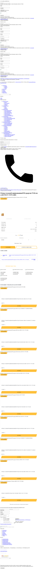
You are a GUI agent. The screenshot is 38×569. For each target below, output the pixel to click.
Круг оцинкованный (7, 124)
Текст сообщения (3, 517)
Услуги (3, 532)
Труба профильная (7, 111)
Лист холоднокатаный (8, 119)
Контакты (4, 91)
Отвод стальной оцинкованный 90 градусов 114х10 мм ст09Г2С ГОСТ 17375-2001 (18, 385)
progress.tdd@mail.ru (3, 551)
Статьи (5, 88)
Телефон (2, 8)
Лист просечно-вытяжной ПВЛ (9, 118)
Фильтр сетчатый (7, 131)
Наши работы (4, 92)
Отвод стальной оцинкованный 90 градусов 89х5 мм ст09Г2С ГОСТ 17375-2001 (18, 342)
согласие (5, 146)
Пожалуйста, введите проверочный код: (7, 17)
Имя (1, 5)
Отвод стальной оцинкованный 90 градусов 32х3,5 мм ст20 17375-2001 (16, 298)
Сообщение (2, 38)
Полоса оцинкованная (8, 123)
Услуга (1, 26)
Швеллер (5, 108)
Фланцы (5, 126)
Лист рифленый (7, 120)
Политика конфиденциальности (5, 524)
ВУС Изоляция (6, 133)
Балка (5, 106)
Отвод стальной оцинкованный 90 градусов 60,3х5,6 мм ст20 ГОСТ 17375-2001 (17, 363)
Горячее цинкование (7, 136)
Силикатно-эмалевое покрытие (9, 134)
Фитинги (5, 128)
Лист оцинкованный (7, 121)
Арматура (6, 104)
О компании (4, 85)
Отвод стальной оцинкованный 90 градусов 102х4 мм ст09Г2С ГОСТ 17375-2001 (18, 471)
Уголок (5, 107)
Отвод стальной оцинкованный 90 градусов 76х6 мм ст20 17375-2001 (16, 406)
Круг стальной (6, 103)
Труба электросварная (8, 110)
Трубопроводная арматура (6, 125)
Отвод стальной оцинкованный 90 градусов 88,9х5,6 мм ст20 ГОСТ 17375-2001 (17, 428)
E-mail (1, 34)
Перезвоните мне (3, 552)
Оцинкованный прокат (6, 542)
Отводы (5, 130)
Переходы (6, 129)
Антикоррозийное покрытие (7, 132)
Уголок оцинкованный (8, 122)
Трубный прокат (5, 109)
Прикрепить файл (3, 11)
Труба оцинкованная (7, 114)
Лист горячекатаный (7, 117)
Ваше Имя (2, 510)
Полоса (5, 102)
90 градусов (19, 189)
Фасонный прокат (5, 105)
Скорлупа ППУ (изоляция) (8, 135)
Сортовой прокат (5, 101)
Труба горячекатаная (7, 112)
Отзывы (5, 86)
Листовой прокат (5, 116)
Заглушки (6, 127)
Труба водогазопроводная (8, 115)
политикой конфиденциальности (30, 146)
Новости (5, 87)
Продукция (4, 89)
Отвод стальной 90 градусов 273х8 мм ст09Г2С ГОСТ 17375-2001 (14, 493)
